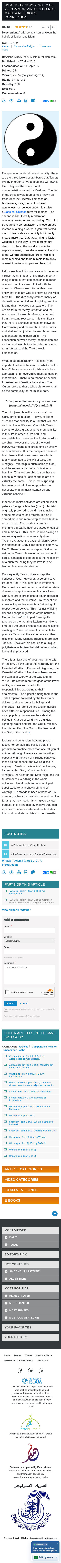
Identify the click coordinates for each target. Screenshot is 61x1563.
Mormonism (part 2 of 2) (22, 1115)
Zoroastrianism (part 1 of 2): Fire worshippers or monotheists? (26, 1057)
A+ (53, 27)
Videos (28, 1355)
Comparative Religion (24, 46)
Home (7, 1355)
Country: (8, 937)
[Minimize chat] (57, 1543)
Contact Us (42, 1360)
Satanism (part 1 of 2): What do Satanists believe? (31, 1123)
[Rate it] (4, 100)
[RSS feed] (41, 1370)
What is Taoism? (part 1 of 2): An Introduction (22, 862)
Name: (8, 926)
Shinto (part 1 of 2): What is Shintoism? (30, 1091)
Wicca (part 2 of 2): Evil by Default (27, 1143)
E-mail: (7, 947)
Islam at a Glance (44, 1355)
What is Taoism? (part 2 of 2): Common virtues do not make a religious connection (31, 901)
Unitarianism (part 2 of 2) (22, 1156)
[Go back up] (55, 1213)
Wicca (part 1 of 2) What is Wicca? (27, 1137)
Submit (10, 1003)
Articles (5, 46)
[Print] (19, 100)
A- (43, 27)
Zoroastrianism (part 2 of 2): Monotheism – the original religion (32, 1066)
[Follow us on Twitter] (31, 1370)
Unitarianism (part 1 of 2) (22, 1149)
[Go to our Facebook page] (20, 1370)
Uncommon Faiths (14, 1050)
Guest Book (9, 1360)
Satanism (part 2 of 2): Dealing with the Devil (33, 1130)
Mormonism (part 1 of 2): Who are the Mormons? (29, 1108)
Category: (10, 43)
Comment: (9, 963)
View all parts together (16, 910)
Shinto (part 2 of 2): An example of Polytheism (27, 1099)
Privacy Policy (26, 1360)
